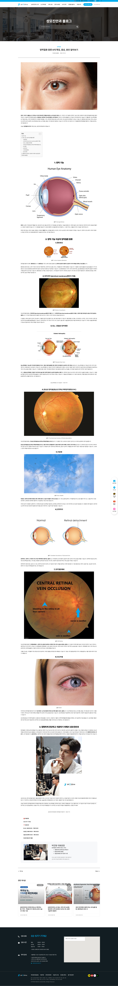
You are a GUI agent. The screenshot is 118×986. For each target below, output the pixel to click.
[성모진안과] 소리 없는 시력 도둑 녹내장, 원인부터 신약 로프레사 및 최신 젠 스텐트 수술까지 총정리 (59, 909)
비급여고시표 (56, 975)
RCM (60, 707)
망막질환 (59, 46)
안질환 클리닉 (71, 4)
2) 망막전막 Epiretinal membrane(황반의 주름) (31, 141)
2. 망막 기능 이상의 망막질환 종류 (28, 137)
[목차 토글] (39, 134)
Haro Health (60, 495)
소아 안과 (64, 4)
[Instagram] (95, 975)
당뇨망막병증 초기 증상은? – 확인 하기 (59, 382)
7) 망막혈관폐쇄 (26, 149)
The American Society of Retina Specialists (60, 438)
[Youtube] (92, 975)
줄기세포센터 (71, 975)
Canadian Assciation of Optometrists (60, 555)
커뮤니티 (79, 4)
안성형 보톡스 (63, 975)
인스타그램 (114, 511)
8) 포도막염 (25, 151)
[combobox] (57, 27)
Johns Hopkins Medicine (60, 260)
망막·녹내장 (57, 4)
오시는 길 (114, 489)
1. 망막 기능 (24, 135)
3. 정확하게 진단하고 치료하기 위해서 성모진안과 (31, 153)
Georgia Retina (60, 222)
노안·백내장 (43, 4)
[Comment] (89, 975)
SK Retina (60, 641)
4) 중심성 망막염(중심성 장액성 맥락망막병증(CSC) (32, 144)
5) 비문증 (24, 146)
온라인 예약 (114, 483)
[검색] (77, 27)
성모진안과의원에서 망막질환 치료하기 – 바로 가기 (59, 812)
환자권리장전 (48, 975)
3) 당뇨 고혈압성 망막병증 (27, 142)
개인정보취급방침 (35, 975)
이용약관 (42, 975)
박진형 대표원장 (25, 155)
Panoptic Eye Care (60, 362)
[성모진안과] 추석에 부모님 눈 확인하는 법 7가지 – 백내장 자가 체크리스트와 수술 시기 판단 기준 (31, 909)
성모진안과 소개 (35, 4)
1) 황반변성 (25, 139)
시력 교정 (50, 4)
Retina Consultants (60, 310)
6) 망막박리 (25, 148)
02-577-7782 (39, 935)
